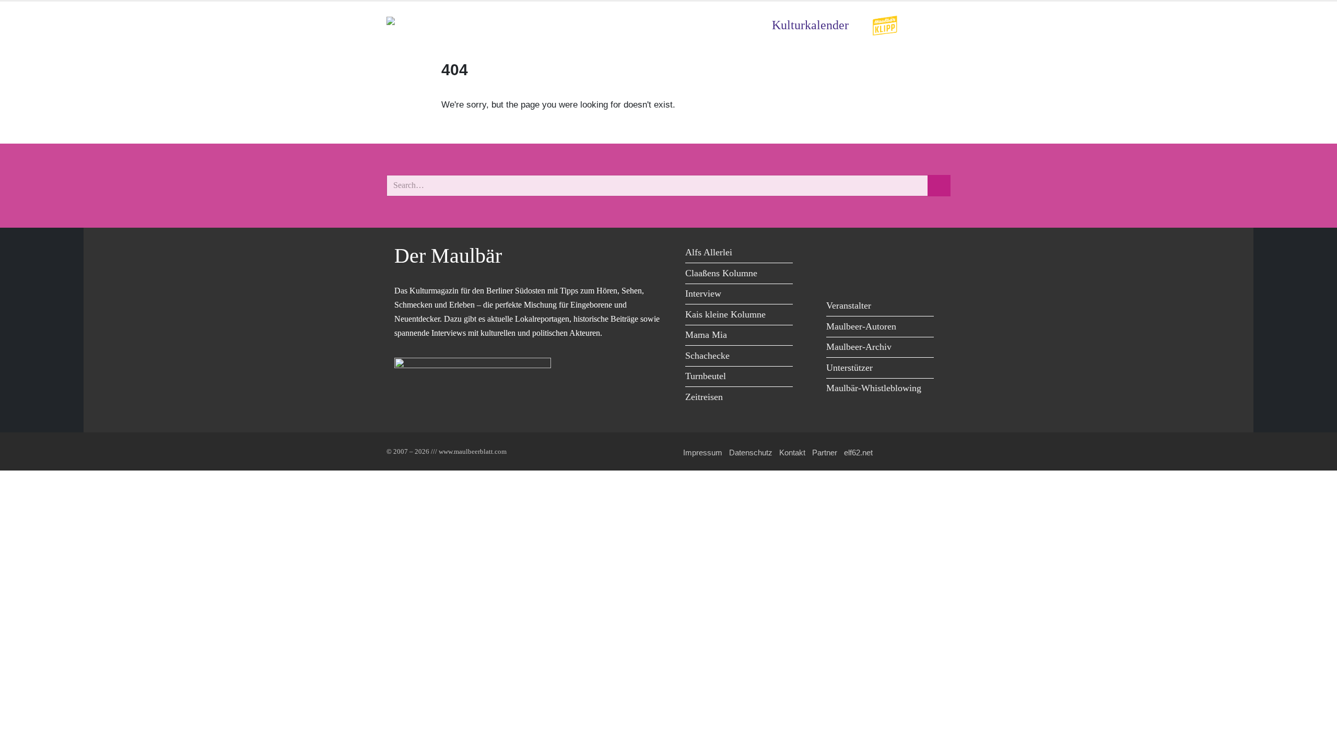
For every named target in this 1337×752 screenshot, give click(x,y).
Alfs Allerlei (708, 252)
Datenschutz (750, 452)
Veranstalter (848, 305)
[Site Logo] (446, 25)
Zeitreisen (704, 397)
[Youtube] (884, 254)
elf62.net (858, 452)
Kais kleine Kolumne (725, 314)
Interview (703, 293)
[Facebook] (837, 254)
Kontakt (792, 452)
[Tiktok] (837, 275)
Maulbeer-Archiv (859, 347)
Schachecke (707, 355)
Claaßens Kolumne (721, 273)
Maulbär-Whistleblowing (873, 388)
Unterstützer (849, 367)
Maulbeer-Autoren (861, 326)
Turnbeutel (705, 376)
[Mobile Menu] (938, 25)
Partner (824, 452)
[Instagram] (907, 254)
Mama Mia (706, 335)
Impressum (702, 452)
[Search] (939, 185)
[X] (860, 254)
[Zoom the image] (885, 22)
